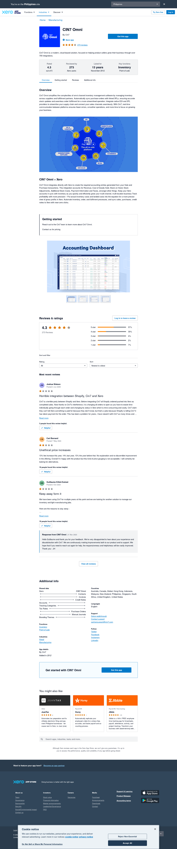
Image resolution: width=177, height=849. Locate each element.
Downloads (96, 803)
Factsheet (96, 797)
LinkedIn (94, 640)
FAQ (45, 809)
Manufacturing (45, 642)
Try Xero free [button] (158, 12)
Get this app (122, 36)
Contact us (19, 812)
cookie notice (71, 836)
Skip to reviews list (54, 329)
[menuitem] (29, 12)
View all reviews (88, 563)
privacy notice (86, 836)
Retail (41, 639)
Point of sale (44, 629)
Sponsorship (20, 803)
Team (17, 797)
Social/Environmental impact (26, 809)
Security (18, 806)
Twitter (94, 631)
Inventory (43, 626)
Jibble (111, 712)
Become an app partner (54, 765)
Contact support (98, 619)
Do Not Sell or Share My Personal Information (42, 844)
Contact (95, 806)
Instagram (95, 637)
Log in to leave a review (125, 318)
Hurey (78, 712)
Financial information (51, 800)
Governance (19, 800)
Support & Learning (124, 791)
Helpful (47, 428)
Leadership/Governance (52, 806)
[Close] (164, 4)
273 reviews (82, 44)
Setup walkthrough (99, 616)
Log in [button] (170, 12)
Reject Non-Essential (127, 836)
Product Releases (124, 796)
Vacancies (71, 797)
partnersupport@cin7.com (102, 622)
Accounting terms (124, 800)
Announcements (98, 800)
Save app (70, 40)
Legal (15, 830)
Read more (43, 418)
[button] (88, 144)
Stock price (47, 797)
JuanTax (45, 712)
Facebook (95, 634)
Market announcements (52, 803)
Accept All (127, 843)
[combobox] (91, 739)
